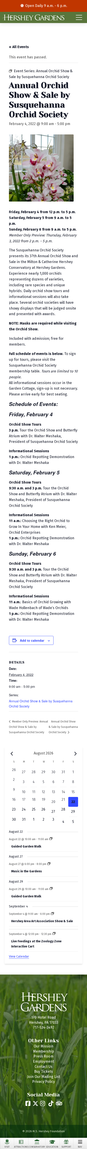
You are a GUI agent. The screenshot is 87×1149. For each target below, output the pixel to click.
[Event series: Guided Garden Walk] (50, 839)
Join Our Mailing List (43, 1077)
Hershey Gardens (33, 17)
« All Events (19, 47)
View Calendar (19, 956)
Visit (7, 1147)
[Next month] (75, 753)
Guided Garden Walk (26, 846)
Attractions (21, 1147)
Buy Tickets (43, 1071)
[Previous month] (11, 753)
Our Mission (43, 1046)
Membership (43, 1051)
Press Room (43, 1056)
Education (52, 1147)
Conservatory (37, 1147)
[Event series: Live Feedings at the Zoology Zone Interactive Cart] (54, 933)
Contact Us (43, 1066)
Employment (43, 1061)
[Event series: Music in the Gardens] (48, 864)
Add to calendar (32, 640)
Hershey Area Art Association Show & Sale (42, 921)
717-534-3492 (43, 1027)
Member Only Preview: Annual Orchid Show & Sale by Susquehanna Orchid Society (28, 727)
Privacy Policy (43, 1081)
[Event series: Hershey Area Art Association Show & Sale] (52, 913)
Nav (80, 1147)
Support (66, 1147)
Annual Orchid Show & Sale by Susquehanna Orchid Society (63, 727)
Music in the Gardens (26, 871)
